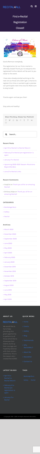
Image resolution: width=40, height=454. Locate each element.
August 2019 (8, 285)
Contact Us (28, 361)
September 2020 (10, 239)
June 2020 (8, 243)
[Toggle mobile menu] (36, 6)
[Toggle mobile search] (32, 6)
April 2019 (7, 299)
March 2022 (8, 229)
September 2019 (10, 281)
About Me (27, 352)
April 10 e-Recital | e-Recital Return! (17, 148)
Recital (6, 216)
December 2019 (10, 267)
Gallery (6, 212)
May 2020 (8, 248)
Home (26, 322)
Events (26, 326)
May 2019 (7, 295)
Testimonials (28, 340)
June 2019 (8, 290)
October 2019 (9, 276)
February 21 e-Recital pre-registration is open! (9, 389)
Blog (25, 336)
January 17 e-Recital (11, 160)
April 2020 (8, 253)
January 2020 (9, 262)
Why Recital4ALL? (28, 346)
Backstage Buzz (10, 207)
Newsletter (28, 357)
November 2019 (10, 271)
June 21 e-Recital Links (12, 172)
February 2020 (9, 257)
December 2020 (10, 234)
